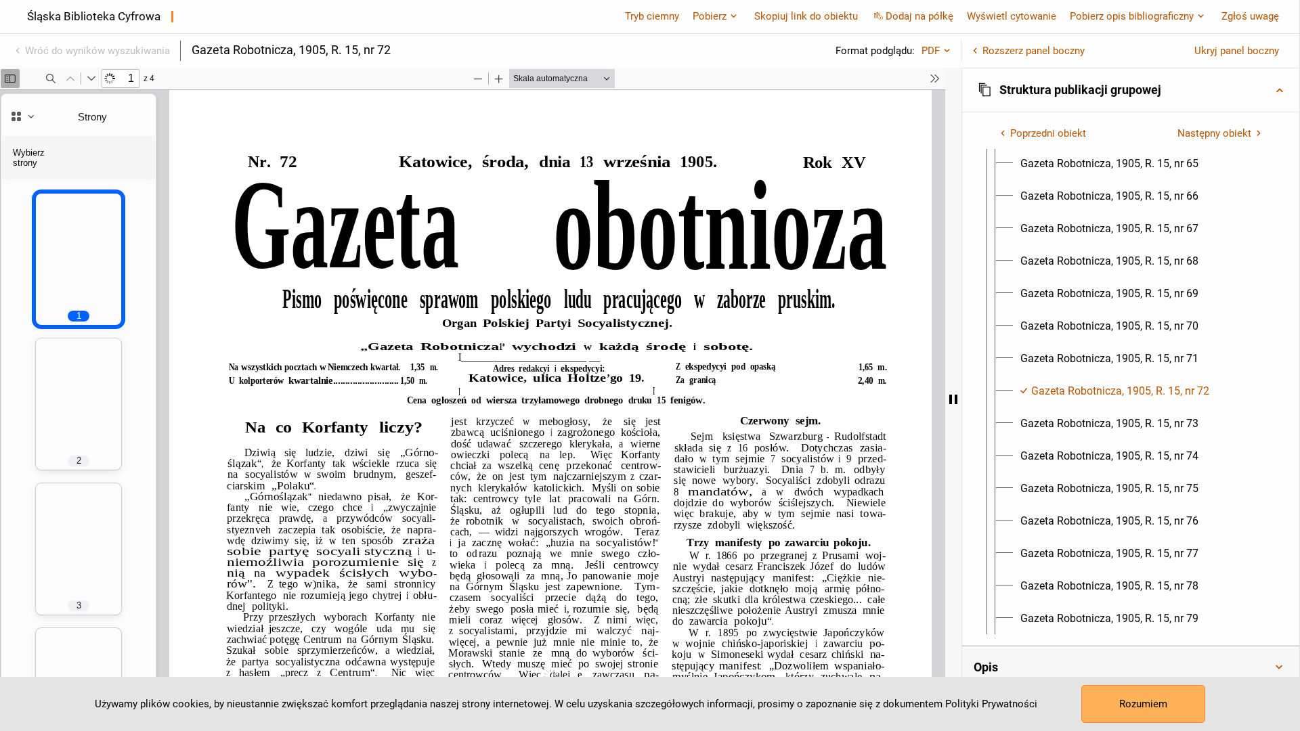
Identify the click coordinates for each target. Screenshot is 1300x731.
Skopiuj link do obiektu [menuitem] (806, 16)
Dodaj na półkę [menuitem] (919, 16)
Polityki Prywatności (991, 704)
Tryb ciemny (652, 16)
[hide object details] (953, 399)
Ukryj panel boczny (1236, 51)
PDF (931, 51)
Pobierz (710, 16)
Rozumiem (1143, 704)
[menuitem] (1109, 163)
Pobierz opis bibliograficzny (1132, 16)
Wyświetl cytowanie (1011, 16)
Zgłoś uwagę (1250, 16)
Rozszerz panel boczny (1033, 51)
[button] (1130, 90)
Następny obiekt (1214, 133)
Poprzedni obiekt (1048, 133)
